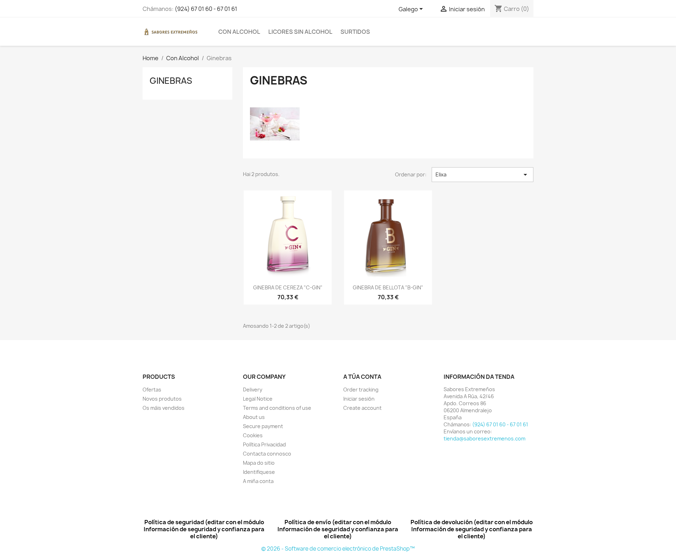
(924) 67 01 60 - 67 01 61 (206, 9)
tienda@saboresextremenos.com (484, 438)
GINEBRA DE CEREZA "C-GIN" (288, 287)
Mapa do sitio (259, 462)
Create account (362, 408)
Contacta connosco (267, 453)
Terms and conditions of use (277, 408)
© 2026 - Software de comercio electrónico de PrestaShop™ (338, 548)
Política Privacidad (264, 444)
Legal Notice (258, 398)
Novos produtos (162, 398)
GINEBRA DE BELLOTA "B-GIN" (388, 287)
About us (254, 417)
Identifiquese (259, 472)
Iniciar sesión (359, 398)
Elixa (483, 174)
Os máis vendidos (163, 408)
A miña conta (258, 481)
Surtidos (355, 32)
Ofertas (152, 389)
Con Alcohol (239, 32)
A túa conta (362, 377)
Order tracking (360, 389)
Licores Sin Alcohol (300, 32)
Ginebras (171, 81)
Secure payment (263, 426)
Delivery (252, 389)
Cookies (253, 435)
